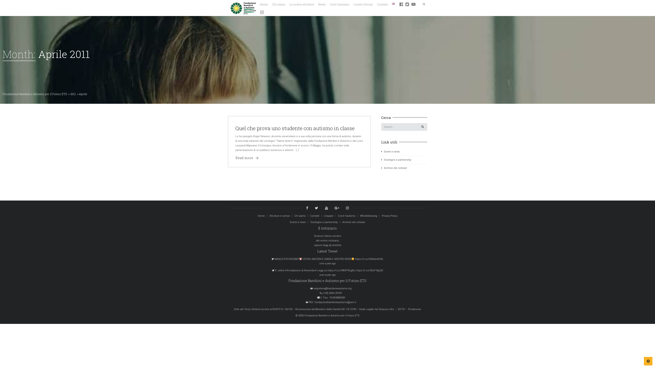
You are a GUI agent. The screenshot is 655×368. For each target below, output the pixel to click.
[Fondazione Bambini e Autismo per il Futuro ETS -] (243, 7)
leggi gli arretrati (332, 245)
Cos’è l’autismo (346, 215)
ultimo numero (333, 235)
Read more (245, 158)
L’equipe (328, 215)
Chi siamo (300, 215)
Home (261, 215)
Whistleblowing (368, 215)
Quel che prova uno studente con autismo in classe (295, 128)
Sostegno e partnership (397, 159)
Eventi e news (392, 151)
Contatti (314, 215)
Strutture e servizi (279, 215)
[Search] (422, 127)
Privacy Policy (389, 215)
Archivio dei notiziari (395, 168)
